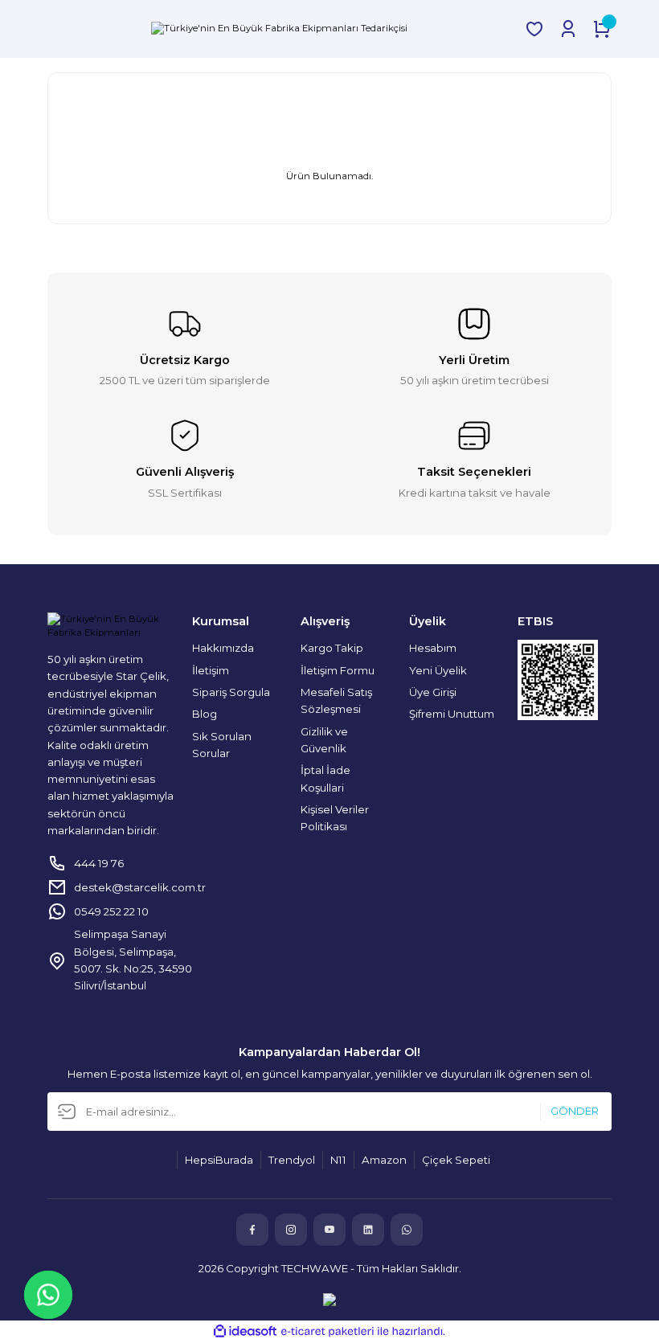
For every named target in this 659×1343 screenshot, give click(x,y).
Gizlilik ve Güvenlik (324, 740)
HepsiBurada (219, 1159)
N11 (338, 1159)
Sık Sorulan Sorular (222, 745)
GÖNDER (575, 1111)
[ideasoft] (245, 1332)
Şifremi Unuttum (451, 713)
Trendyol (291, 1159)
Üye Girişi (432, 692)
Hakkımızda (223, 647)
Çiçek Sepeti (456, 1159)
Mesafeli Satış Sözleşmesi (336, 700)
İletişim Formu (338, 670)
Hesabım (432, 647)
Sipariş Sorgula (231, 692)
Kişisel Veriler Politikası (335, 818)
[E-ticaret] (327, 1331)
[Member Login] (568, 29)
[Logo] (279, 29)
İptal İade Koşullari (325, 778)
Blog (204, 713)
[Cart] (602, 29)
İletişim (210, 670)
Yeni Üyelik (438, 670)
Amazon (384, 1159)
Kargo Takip (332, 647)
